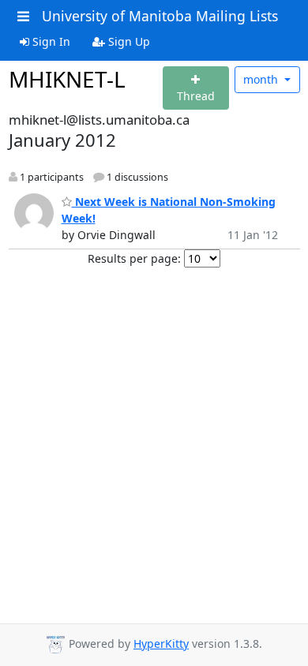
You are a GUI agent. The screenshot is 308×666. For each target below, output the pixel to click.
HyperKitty (161, 643)
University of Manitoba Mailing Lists (160, 15)
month (262, 79)
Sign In (49, 41)
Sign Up (127, 41)
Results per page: (134, 258)
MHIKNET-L (67, 79)
